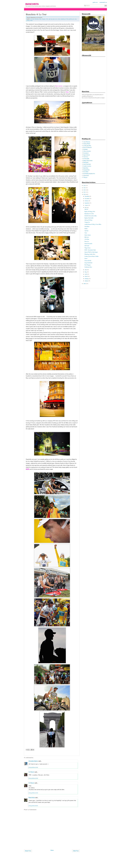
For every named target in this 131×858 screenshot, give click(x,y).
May (86, 272)
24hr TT (86, 209)
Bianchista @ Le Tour (36, 14)
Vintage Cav (87, 222)
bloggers (44, 19)
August (86, 205)
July (86, 207)
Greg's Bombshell (88, 262)
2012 (85, 190)
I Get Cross (85, 156)
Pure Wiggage (88, 265)
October (86, 200)
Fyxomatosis (86, 153)
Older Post (76, 851)
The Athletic (85, 171)
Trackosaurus (86, 175)
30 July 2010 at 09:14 (33, 805)
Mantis (86, 228)
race (76, 19)
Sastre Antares (88, 235)
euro (56, 19)
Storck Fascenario (88, 243)
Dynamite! (85, 149)
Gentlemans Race (88, 267)
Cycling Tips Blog (87, 145)
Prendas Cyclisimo (87, 166)
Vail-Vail (86, 230)
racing (28, 20)
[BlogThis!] (28, 750)
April (86, 274)
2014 (85, 185)
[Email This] (27, 750)
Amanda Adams (33, 761)
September (87, 203)
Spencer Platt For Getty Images (91, 252)
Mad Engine (85, 162)
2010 (85, 194)
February (87, 278)
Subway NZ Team (88, 220)
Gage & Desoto (86, 155)
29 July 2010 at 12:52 (33, 778)
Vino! (86, 233)
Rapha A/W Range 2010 (90, 211)
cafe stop (50, 19)
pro (73, 19)
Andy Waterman (86, 141)
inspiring (63, 19)
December (87, 196)
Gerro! (86, 258)
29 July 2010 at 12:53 (33, 792)
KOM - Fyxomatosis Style (90, 250)
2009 (85, 283)
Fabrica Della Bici (87, 151)
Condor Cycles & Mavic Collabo (91, 256)
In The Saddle (86, 158)
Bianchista (32, 4)
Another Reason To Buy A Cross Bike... (93, 224)
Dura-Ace (87, 241)
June (86, 269)
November (87, 198)
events (59, 19)
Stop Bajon (87, 226)
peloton (70, 19)
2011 (85, 192)
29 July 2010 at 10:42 (33, 767)
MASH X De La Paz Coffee (91, 215)
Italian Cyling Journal (87, 160)
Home (52, 850)
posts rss (95, 2)
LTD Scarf (87, 245)
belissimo (37, 19)
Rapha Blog (85, 168)
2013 (85, 187)
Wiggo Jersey (87, 247)
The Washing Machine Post (89, 173)
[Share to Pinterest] (33, 750)
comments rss (103, 2)
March (86, 276)
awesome (32, 19)
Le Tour (66, 19)
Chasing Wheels (86, 143)
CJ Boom (31, 772)
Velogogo (85, 177)
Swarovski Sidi (88, 260)
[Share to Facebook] (32, 750)
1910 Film (87, 239)
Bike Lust (87, 237)
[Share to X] (30, 750)
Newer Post (28, 851)
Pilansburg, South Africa (90, 254)
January (86, 280)
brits (47, 19)
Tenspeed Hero (86, 169)
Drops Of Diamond (87, 147)
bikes (40, 19)
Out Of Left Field (87, 164)
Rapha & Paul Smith (89, 218)
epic (54, 19)
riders (31, 20)
